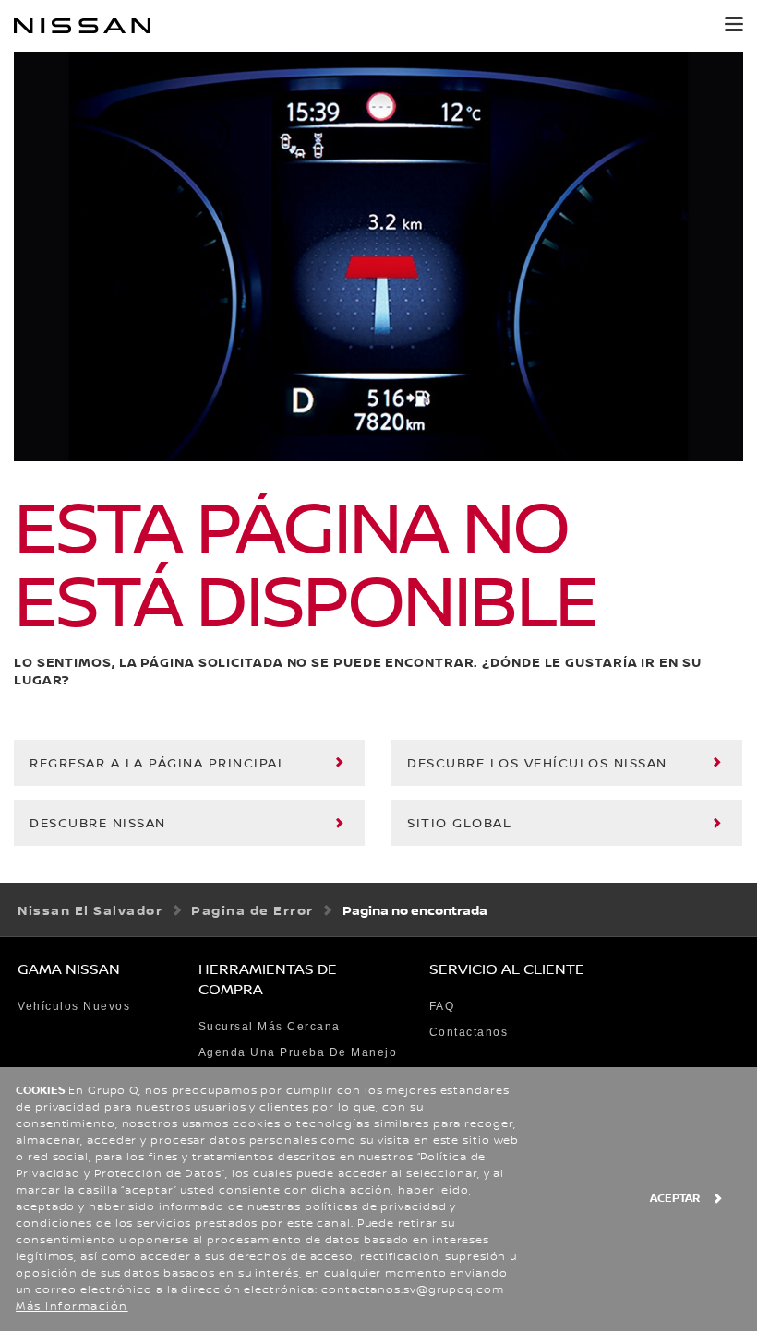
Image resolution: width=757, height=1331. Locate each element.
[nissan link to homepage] (82, 25)
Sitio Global (459, 823)
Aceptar (675, 1199)
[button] (734, 24)
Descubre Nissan (98, 823)
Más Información (72, 1306)
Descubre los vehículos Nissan (537, 763)
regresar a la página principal (158, 763)
